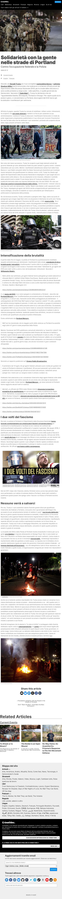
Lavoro (41, 786)
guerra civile (49, 201)
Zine (3, 779)
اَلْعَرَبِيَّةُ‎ (4, 813)
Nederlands (38, 811)
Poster (14, 779)
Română (16, 813)
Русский (56, 806)
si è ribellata (9, 534)
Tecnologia (51, 772)
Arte (3, 772)
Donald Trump (15, 84)
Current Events (8, 75)
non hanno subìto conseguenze (28, 446)
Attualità (24, 772)
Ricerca (36, 4)
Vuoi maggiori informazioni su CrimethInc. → (42, 838)
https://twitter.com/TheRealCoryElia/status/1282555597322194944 (25, 357)
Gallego (28, 816)
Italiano (18, 806)
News (44, 772)
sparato (20, 337)
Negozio (30, 4)
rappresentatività (25, 626)
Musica (32, 779)
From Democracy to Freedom (13, 786)
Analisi (17, 772)
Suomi (18, 808)
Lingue (42, 4)
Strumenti (16, 4)
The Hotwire (37, 796)
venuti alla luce (10, 437)
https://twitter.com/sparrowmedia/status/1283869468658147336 (24, 348)
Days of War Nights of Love (28, 789)
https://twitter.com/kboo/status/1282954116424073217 (21, 411)
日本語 (23, 808)
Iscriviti (53, 869)
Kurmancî (35, 816)
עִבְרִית (39, 813)
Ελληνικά (11, 808)
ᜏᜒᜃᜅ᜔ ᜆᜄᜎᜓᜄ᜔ (50, 816)
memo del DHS (10, 294)
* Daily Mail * (24, 93)
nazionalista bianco (44, 84)
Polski (4, 808)
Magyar (18, 811)
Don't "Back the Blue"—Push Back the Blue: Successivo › (31, 705)
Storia (30, 772)
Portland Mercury (7, 296)
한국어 (10, 813)
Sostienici (58, 1)
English (5, 78)
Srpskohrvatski (49, 811)
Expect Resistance (52, 786)
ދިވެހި (22, 816)
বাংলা (21, 813)
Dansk (33, 813)
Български (31, 808)
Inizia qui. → (55, 846)
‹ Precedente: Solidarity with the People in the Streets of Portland (31, 701)
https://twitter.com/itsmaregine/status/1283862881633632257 (23, 290)
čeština (5, 811)
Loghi (38, 779)
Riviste (8, 779)
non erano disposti (19, 113)
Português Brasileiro (44, 806)
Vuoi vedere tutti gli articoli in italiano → (14, 7)
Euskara (12, 811)
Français (11, 78)
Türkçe (24, 811)
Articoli (5, 769)
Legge (36, 626)
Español (12, 806)
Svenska (27, 813)
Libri (2, 4)
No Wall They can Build (23, 796)
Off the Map (6, 791)
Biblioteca (8, 4)
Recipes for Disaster (9, 789)
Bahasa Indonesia (47, 808)
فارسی (30, 811)
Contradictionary (31, 786)
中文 (37, 808)
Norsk (42, 816)
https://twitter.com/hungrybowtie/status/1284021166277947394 (24, 352)
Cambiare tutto (46, 779)
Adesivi (21, 779)
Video (26, 779)
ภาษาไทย (45, 813)
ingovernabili (35, 538)
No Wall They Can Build (49, 789)
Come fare (37, 772)
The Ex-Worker (7, 796)
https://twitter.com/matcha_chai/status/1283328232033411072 (24, 403)
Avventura (10, 772)
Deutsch (25, 806)
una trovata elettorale (50, 512)
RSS (9, 769)
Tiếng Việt (11, 816)
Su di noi (49, 4)
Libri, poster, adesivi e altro (12, 801)
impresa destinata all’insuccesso (13, 545)
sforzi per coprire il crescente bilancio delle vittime (19, 184)
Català (18, 816)
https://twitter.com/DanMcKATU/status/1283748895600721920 (24, 407)
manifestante (5, 596)
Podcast (23, 4)
